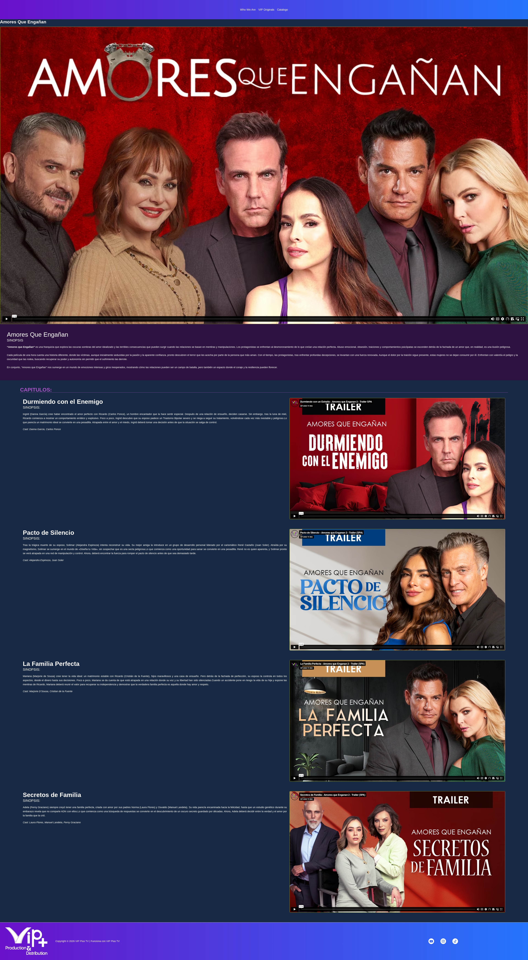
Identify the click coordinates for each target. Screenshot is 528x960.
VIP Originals (266, 9)
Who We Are (248, 9)
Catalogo (282, 9)
